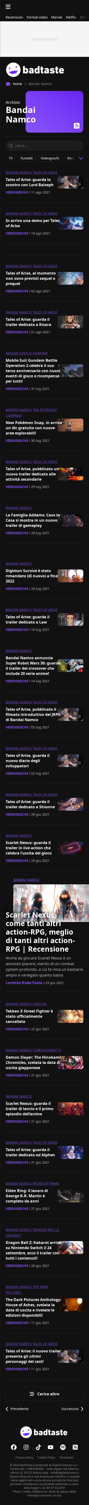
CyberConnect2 (47, 1050)
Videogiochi (17, 192)
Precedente (19, 1408)
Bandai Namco (19, 172)
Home (17, 83)
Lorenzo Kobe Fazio (24, 982)
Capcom (40, 1004)
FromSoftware (46, 1183)
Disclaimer (67, 1457)
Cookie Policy (46, 1457)
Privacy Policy (24, 1457)
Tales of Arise (45, 172)
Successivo (70, 1408)
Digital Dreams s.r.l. (65, 1465)
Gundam (40, 353)
